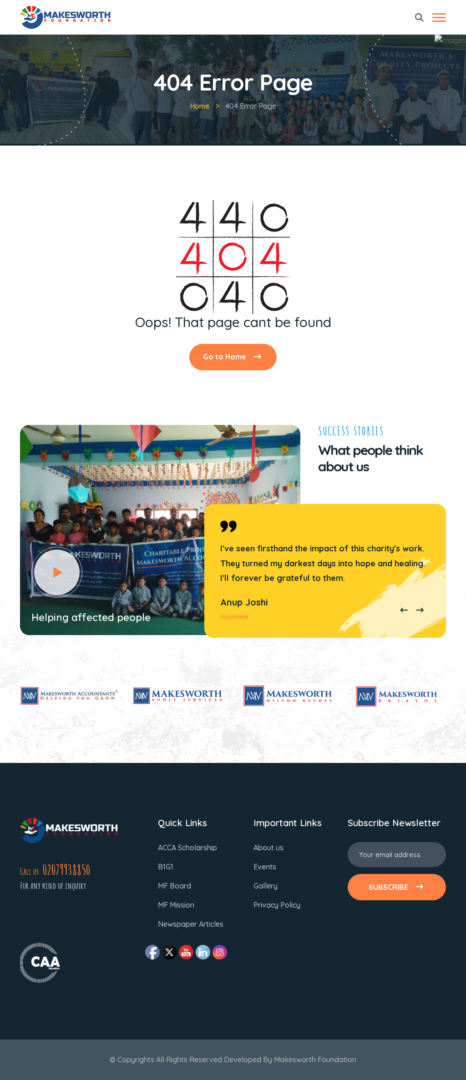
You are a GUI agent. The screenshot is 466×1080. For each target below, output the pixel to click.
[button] (404, 611)
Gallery (265, 885)
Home (199, 106)
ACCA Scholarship (187, 847)
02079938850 (66, 869)
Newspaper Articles (190, 924)
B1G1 (165, 866)
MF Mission (176, 904)
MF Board (174, 885)
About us (268, 847)
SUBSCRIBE (388, 887)
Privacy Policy (276, 904)
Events (264, 866)
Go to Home (224, 356)
